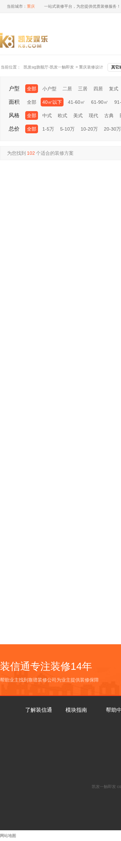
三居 (82, 88)
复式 (113, 88)
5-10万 (67, 129)
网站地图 (8, 835)
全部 (31, 88)
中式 (47, 115)
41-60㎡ (76, 102)
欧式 (62, 115)
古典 (109, 115)
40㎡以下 (52, 102)
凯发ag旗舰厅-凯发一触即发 (49, 67)
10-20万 (89, 129)
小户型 (49, 88)
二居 (67, 88)
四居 (98, 88)
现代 (93, 115)
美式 (78, 115)
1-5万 (48, 129)
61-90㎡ (99, 102)
